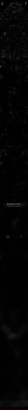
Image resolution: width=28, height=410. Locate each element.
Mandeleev (14, 204)
